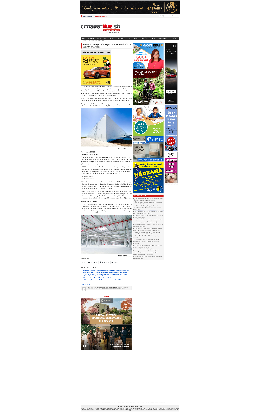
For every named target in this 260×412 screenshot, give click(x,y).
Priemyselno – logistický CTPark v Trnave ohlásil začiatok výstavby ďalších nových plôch (106, 235)
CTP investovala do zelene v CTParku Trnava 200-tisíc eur (98, 242)
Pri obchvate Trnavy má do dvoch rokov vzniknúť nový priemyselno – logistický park (105, 237)
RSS (141, 371)
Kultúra (136, 38)
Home (84, 38)
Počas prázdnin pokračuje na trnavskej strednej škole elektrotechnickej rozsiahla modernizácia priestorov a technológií (146, 241)
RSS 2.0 (100, 253)
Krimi (129, 38)
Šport (154, 38)
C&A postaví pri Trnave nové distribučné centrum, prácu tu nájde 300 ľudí (102, 244)
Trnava (95, 253)
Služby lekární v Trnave (97, 40)
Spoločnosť (145, 38)
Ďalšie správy (102, 38)
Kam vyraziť (120, 38)
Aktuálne (91, 38)
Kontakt (84, 40)
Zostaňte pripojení (88, 16)
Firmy (111, 38)
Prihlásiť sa (83, 373)
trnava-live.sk (103, 373)
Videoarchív (162, 38)
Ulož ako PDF (85, 249)
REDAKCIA (94, 251)
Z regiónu (173, 38)
